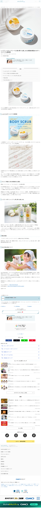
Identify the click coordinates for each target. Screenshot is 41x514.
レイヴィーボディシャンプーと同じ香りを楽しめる (12, 75)
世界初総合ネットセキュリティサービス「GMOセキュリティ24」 (9, 484)
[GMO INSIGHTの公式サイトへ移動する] (20, 479)
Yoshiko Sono (38, 378)
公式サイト (4, 306)
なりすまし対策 (36, 485)
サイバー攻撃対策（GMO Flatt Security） (28, 485)
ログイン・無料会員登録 (20, 441)
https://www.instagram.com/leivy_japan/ (15, 286)
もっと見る (20, 428)
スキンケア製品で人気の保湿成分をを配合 (11, 73)
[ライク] (40, 1)
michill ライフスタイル (37, 372)
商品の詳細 (6, 77)
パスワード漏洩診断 (20, 484)
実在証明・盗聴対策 (3, 485)
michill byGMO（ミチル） (4, 7)
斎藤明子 (39, 389)
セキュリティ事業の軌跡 (4, 486)
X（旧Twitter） (17, 306)
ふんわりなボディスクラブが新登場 (10, 71)
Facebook (30, 306)
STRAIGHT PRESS (6, 55)
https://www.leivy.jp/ (13, 284)
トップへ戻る (20, 333)
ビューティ (11, 7)
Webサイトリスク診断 (27, 484)
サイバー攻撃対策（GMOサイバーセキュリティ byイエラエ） (14, 485)
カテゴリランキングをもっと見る (20, 392)
